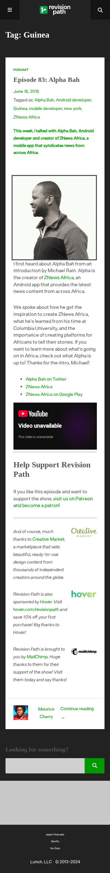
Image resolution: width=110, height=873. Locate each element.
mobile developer (45, 108)
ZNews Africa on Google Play (54, 394)
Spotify (55, 841)
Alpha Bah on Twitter (46, 379)
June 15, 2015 (26, 91)
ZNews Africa (26, 116)
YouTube (55, 848)
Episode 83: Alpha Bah (46, 79)
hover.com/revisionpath (36, 609)
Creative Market (48, 539)
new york (72, 108)
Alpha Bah (44, 99)
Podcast (20, 69)
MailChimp (37, 656)
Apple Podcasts (55, 834)
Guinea (20, 108)
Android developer (73, 99)
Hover (46, 601)
